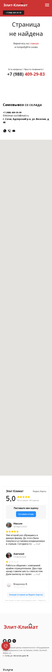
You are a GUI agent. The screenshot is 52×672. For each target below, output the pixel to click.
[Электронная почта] (14, 131)
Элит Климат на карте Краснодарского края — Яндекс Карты (26, 600)
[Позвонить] (14, 641)
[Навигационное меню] (47, 5)
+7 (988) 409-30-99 (12, 112)
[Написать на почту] (9, 641)
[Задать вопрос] (4, 641)
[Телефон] (9, 131)
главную (34, 43)
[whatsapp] (5, 131)
